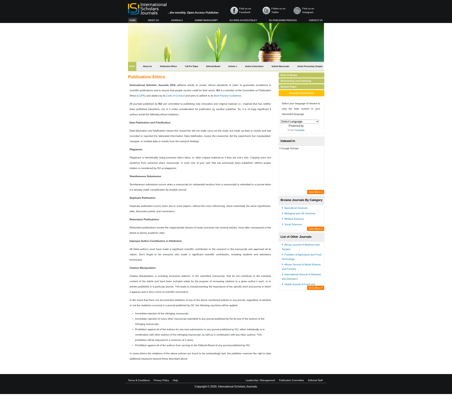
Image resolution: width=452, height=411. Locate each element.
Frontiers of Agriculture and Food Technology (301, 256)
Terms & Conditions (139, 380)
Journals (177, 20)
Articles (232, 66)
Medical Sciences (294, 218)
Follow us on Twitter (278, 10)
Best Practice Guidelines (227, 95)
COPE (141, 95)
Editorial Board (213, 66)
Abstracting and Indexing (295, 80)
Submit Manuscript (206, 20)
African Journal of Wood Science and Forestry (301, 266)
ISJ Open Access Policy (243, 20)
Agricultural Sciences (296, 207)
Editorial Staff (315, 380)
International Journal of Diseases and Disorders (301, 276)
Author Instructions (254, 66)
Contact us (316, 20)
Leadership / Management (260, 380)
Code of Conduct (175, 95)
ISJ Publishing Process (283, 20)
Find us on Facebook (245, 10)
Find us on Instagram (308, 10)
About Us (153, 20)
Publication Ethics (168, 66)
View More (315, 192)
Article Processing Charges (310, 66)
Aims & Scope (288, 75)
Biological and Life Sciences (300, 213)
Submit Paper (288, 86)
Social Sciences (293, 224)
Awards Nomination (301, 93)
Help (175, 380)
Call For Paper (191, 66)
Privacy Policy (161, 380)
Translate (299, 130)
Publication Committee (291, 380)
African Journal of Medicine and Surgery (301, 246)
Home (133, 20)
